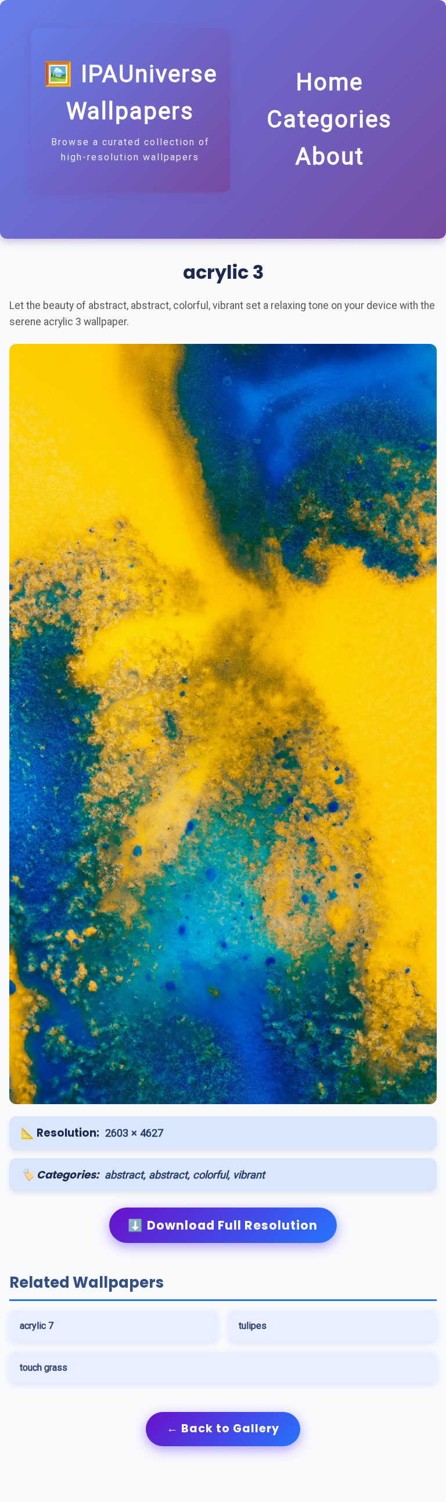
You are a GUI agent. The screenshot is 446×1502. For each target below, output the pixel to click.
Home (329, 82)
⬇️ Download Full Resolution (223, 1225)
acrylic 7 (36, 1325)
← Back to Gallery (223, 1428)
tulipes (253, 1325)
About (330, 156)
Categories (329, 119)
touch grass (43, 1367)
